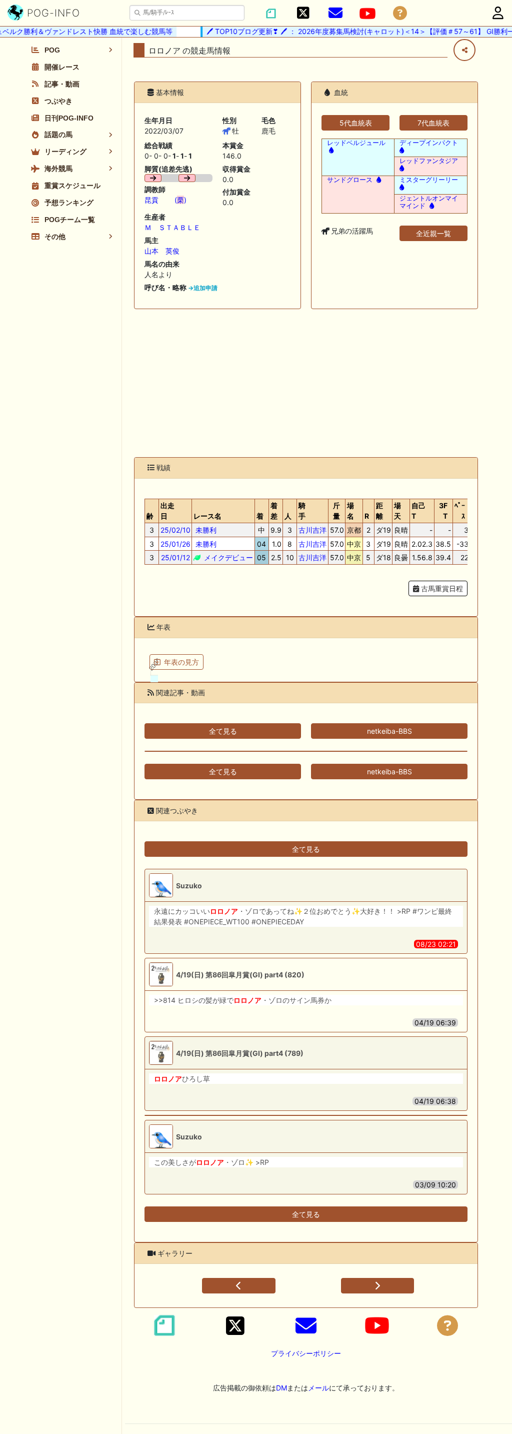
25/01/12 (175, 557)
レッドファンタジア (429, 161)
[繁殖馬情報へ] (330, 150)
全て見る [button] (223, 731)
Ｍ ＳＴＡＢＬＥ (172, 227)
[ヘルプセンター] (400, 13)
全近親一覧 (433, 233)
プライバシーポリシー (306, 1353)
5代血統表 (356, 123)
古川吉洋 (312, 530)
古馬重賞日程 (441, 588)
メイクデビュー (227, 557)
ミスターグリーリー (429, 180)
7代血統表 (434, 123)
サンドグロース (349, 180)
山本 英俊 (162, 251)
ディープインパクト (429, 143)
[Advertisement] (306, 383)
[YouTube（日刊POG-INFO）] (368, 14)
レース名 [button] (208, 516)
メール (318, 1387)
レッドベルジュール (356, 143)
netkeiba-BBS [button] (389, 731)
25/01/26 (175, 544)
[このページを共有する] (465, 50)
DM (281, 1387)
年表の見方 (181, 662)
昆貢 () (165, 200)
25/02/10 (175, 530)
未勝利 (205, 530)
